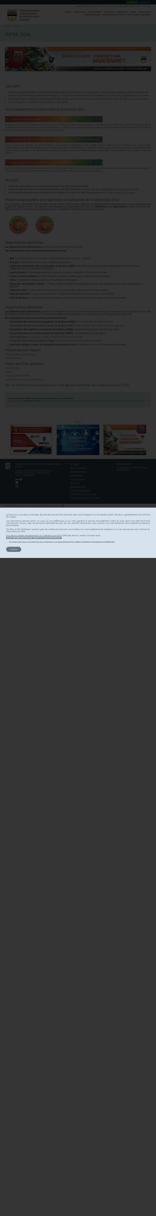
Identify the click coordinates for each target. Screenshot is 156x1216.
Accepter (14, 549)
